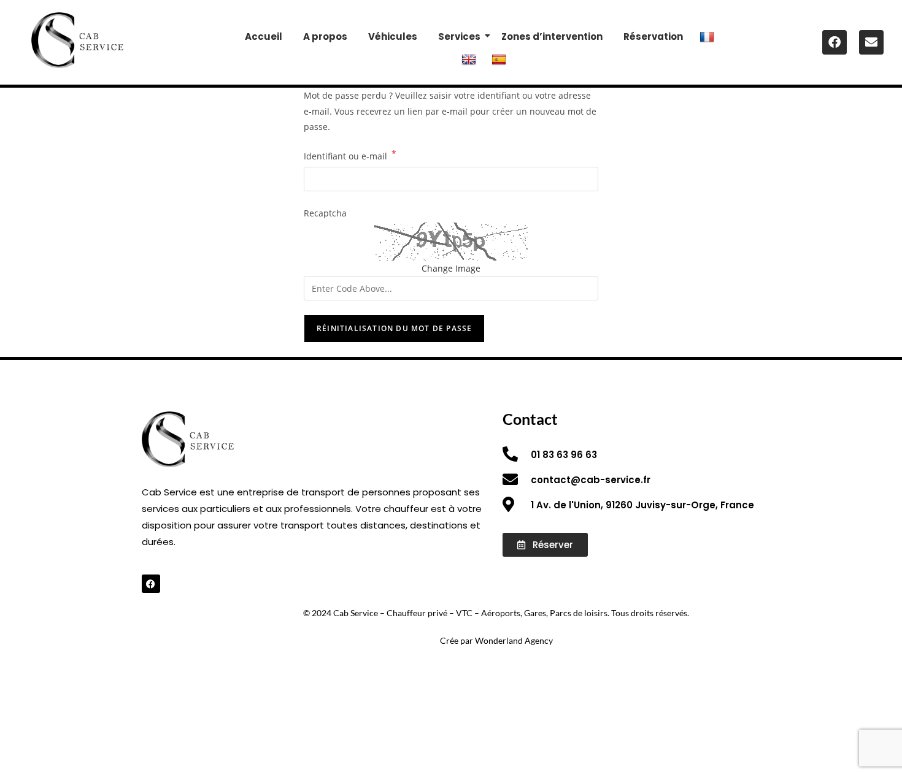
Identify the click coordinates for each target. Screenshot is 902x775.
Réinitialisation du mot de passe (394, 328)
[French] (708, 36)
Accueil (263, 36)
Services (459, 36)
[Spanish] (500, 59)
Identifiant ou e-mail (350, 155)
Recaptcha (325, 213)
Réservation (653, 36)
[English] (470, 59)
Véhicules (392, 36)
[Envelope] (871, 42)
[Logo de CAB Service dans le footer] (77, 40)
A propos (325, 36)
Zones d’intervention (552, 36)
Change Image (451, 268)
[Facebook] (834, 42)
